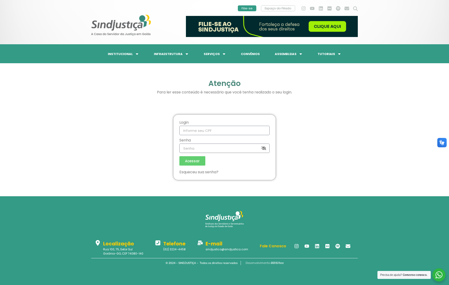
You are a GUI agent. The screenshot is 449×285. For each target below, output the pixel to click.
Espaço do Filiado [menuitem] (278, 8)
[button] (355, 8)
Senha (185, 140)
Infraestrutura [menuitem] (168, 54)
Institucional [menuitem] (120, 54)
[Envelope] (347, 8)
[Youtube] (312, 8)
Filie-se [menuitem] (247, 8)
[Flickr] (329, 8)
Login (184, 123)
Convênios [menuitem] (250, 54)
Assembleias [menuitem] (286, 54)
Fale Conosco (273, 246)
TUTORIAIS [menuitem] (326, 54)
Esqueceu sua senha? (198, 172)
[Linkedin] (321, 8)
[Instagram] (303, 8)
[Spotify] (338, 8)
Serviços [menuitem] (212, 54)
